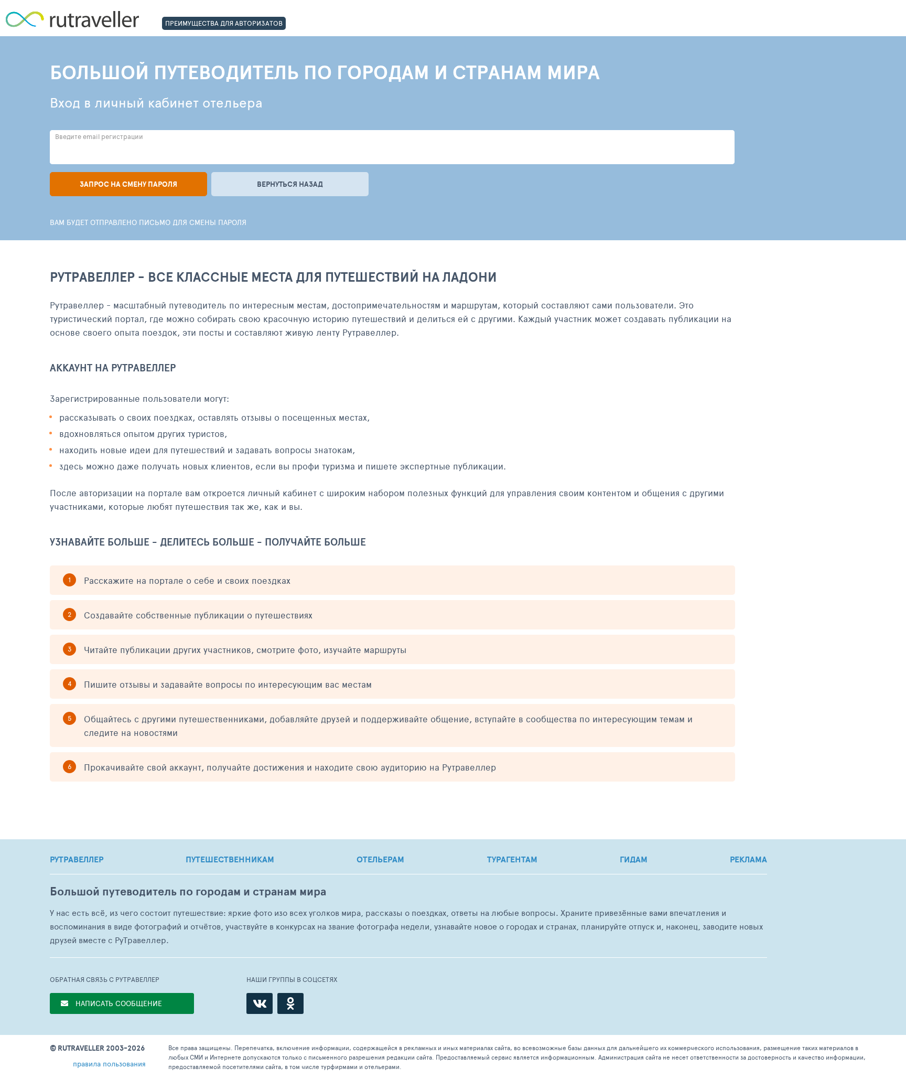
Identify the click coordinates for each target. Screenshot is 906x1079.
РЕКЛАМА (748, 859)
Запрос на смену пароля (128, 184)
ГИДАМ (634, 859)
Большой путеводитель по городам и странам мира (188, 891)
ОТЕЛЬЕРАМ (380, 859)
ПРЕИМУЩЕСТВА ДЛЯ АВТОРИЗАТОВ (224, 23)
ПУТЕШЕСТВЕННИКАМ (230, 859)
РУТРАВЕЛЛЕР (76, 859)
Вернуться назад (290, 184)
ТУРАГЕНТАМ (512, 859)
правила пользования (109, 1064)
